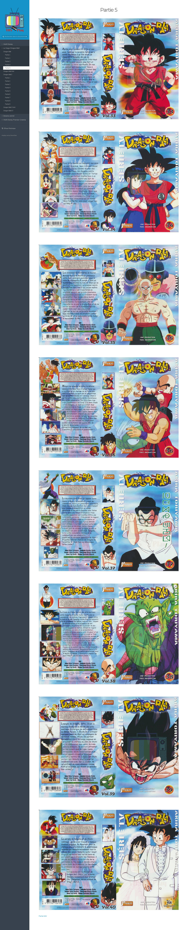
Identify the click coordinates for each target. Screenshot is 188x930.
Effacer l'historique (9, 128)
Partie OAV (43, 916)
